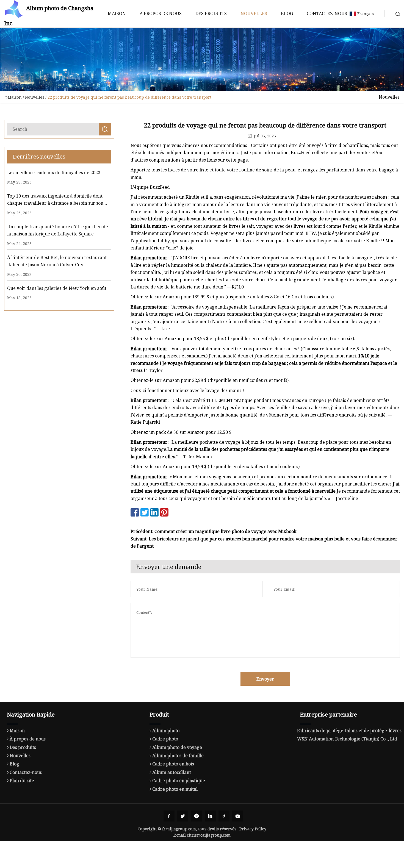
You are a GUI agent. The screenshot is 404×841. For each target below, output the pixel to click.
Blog (287, 13)
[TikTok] (223, 816)
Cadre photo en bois (173, 764)
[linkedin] (210, 816)
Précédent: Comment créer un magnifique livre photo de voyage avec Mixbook (214, 531)
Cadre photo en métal (175, 789)
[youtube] (237, 816)
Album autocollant (171, 772)
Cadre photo (165, 739)
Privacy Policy (252, 828)
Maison (117, 13)
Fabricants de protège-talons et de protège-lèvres (349, 731)
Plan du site (22, 781)
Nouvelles (253, 13)
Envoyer (265, 679)
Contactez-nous (327, 13)
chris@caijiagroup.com (209, 835)
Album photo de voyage (177, 747)
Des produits (211, 13)
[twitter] (182, 816)
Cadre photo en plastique (178, 781)
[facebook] (169, 816)
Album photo (165, 731)
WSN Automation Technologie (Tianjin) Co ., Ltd (347, 739)
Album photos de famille (178, 756)
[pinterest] (196, 816)
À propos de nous (161, 13)
